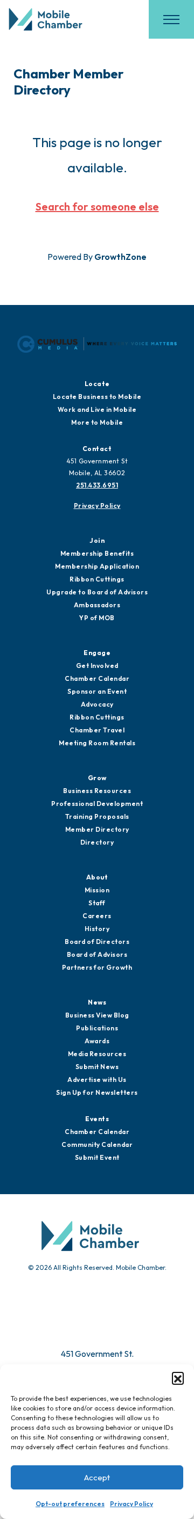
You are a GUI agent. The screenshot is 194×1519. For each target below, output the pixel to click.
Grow (97, 778)
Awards (97, 1041)
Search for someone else (97, 206)
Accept (97, 1477)
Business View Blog (97, 1015)
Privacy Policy (131, 1504)
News (97, 1002)
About (97, 877)
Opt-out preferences (70, 1504)
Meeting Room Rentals (97, 743)
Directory (97, 842)
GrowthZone (120, 256)
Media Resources (97, 1054)
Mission (97, 890)
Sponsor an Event (97, 691)
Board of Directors (97, 941)
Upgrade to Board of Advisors (97, 592)
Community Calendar (97, 1144)
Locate (97, 384)
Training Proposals (97, 816)
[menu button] (171, 19)
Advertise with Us (97, 1079)
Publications (97, 1028)
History (97, 929)
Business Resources (97, 791)
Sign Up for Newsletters (97, 1092)
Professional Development (97, 804)
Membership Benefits (97, 553)
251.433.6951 (97, 485)
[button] (177, 1377)
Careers (97, 916)
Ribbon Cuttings (97, 579)
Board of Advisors (97, 954)
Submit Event (97, 1157)
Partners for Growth (97, 967)
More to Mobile (97, 422)
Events (97, 1119)
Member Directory (97, 829)
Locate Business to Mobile (97, 397)
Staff (97, 903)
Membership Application (97, 566)
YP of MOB (97, 618)
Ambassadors (97, 605)
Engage (97, 653)
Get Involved (97, 666)
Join (97, 540)
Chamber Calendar (97, 678)
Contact (97, 449)
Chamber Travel (97, 730)
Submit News (97, 1067)
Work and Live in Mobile (97, 409)
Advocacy (97, 704)
